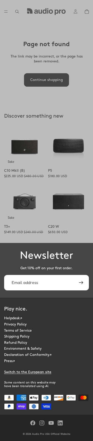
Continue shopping (46, 79)
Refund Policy (15, 342)
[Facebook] (33, 423)
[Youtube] (51, 423)
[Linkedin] (60, 423)
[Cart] (86, 11)
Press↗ (9, 360)
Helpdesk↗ (13, 318)
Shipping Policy (16, 336)
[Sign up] (81, 282)
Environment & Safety (23, 348)
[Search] (17, 11)
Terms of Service (18, 330)
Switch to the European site (27, 372)
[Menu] (6, 12)
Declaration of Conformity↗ (27, 354)
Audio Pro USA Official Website (51, 434)
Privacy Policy (15, 324)
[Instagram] (42, 423)
